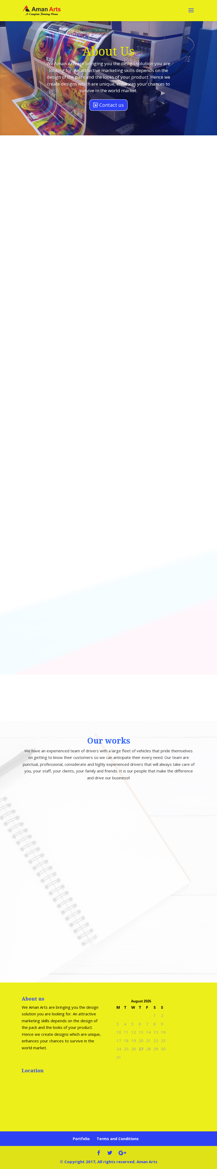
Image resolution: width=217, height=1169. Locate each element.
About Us (108, 52)
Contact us (111, 105)
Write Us (112, 704)
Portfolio (81, 1138)
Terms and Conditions (118, 1138)
